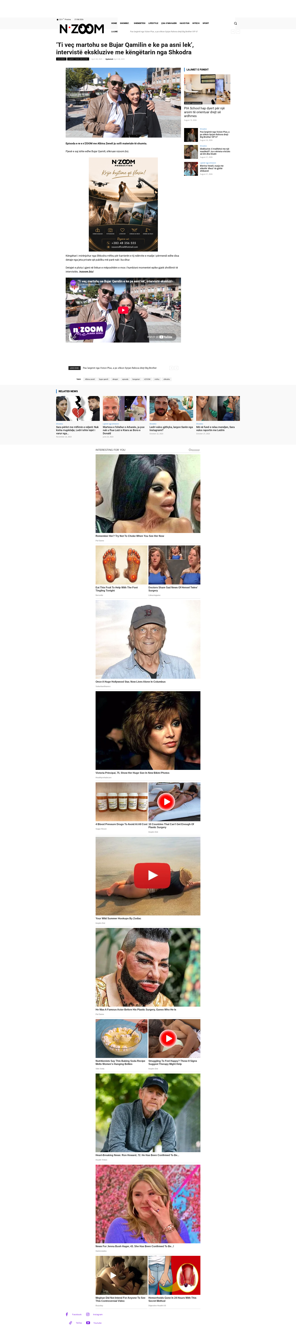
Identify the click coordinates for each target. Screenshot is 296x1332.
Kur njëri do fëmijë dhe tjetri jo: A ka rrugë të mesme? (153, 31)
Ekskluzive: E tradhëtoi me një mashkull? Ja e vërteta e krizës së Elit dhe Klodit (215, 151)
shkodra (167, 379)
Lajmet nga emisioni (78, 59)
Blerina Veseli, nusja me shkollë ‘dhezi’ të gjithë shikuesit (212, 168)
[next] (238, 31)
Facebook (77, 1314)
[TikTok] (70, 1323)
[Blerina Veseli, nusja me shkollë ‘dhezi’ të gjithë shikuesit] (191, 169)
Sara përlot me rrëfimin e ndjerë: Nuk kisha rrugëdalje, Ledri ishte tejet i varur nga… (77, 430)
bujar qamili (103, 379)
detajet (115, 379)
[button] (235, 23)
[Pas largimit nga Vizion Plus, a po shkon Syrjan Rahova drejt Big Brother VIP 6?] (191, 135)
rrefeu (157, 379)
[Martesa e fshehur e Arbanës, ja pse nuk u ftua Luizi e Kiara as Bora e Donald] (124, 408)
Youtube (97, 1323)
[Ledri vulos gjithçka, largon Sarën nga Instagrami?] (171, 408)
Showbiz (61, 59)
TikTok (79, 1323)
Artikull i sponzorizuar (193, 103)
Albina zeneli (90, 379)
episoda (125, 379)
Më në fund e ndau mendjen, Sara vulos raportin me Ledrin (215, 428)
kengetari (136, 379)
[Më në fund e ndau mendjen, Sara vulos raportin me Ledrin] (218, 408)
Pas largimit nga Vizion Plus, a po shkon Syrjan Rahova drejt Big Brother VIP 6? (215, 134)
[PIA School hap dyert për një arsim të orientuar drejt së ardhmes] (207, 89)
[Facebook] (66, 1314)
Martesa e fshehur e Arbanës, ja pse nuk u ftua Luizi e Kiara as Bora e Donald (123, 430)
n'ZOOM (147, 379)
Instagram (98, 1314)
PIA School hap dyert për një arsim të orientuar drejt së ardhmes (204, 112)
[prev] (233, 31)
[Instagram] (87, 1314)
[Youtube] (88, 1323)
